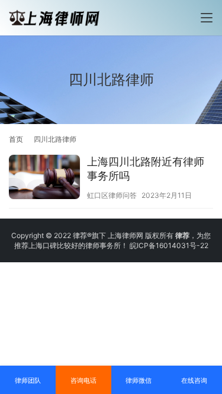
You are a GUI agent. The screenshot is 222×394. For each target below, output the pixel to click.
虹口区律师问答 (112, 195)
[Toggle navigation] (206, 17)
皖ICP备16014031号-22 (169, 245)
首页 (16, 139)
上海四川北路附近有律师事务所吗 (145, 168)
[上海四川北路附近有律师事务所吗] (44, 178)
